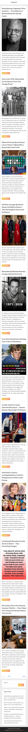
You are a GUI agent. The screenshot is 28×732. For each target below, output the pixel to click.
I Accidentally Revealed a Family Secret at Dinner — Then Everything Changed (13, 543)
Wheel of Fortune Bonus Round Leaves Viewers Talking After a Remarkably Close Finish (13, 144)
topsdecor (14, 2)
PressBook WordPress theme (16, 730)
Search (6, 682)
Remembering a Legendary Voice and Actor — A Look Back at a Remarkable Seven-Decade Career (13, 698)
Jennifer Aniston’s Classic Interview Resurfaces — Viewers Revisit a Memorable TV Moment (14, 407)
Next (24, 676)
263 (9, 676)
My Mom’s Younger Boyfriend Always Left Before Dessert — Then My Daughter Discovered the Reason (13, 716)
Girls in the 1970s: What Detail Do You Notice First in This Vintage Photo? (13, 81)
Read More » (6, 73)
